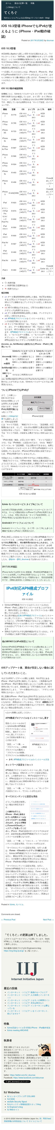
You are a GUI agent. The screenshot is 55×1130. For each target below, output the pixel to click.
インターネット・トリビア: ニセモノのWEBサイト (28, 1000)
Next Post (48, 919)
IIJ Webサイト (13, 1109)
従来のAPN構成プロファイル (30, 615)
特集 (32, 3)
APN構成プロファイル (17, 318)
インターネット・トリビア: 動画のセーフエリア (27, 992)
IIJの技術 (11, 1099)
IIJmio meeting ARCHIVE (17, 1030)
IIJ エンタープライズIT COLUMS (21, 1096)
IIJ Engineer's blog (15, 1107)
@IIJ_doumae (23, 559)
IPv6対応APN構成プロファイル (27, 590)
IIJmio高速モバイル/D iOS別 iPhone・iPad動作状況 (28, 1027)
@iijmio (12, 559)
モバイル (19, 904)
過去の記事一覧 (21, 3)
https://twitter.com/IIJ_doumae (22, 1075)
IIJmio (12, 904)
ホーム (8, 3)
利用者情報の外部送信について (22, 1119)
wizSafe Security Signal (17, 1101)
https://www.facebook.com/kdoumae (28, 1077)
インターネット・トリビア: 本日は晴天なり (25, 1002)
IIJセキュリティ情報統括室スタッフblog (24, 1104)
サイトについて (35, 1121)
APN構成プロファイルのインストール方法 (31, 759)
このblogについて (13, 7)
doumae (50, 40)
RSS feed (47, 1118)
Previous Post (8, 919)
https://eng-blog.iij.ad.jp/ (14, 950)
